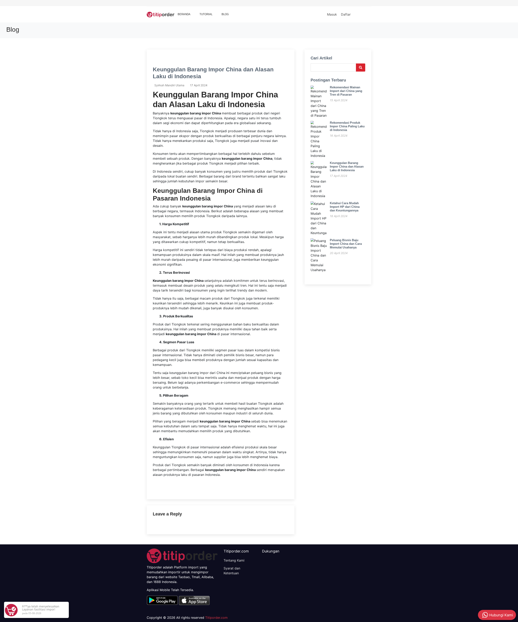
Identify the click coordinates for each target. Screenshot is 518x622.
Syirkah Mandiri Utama (169, 85)
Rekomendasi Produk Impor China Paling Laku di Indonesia (347, 126)
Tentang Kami (234, 560)
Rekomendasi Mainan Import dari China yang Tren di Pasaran (346, 91)
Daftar (346, 14)
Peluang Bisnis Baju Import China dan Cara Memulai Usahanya (346, 243)
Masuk (332, 14)
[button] (162, 600)
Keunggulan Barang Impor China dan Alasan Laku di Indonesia (347, 166)
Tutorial (206, 14)
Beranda (184, 14)
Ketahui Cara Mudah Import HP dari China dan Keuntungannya (345, 206)
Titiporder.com (216, 618)
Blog (225, 14)
